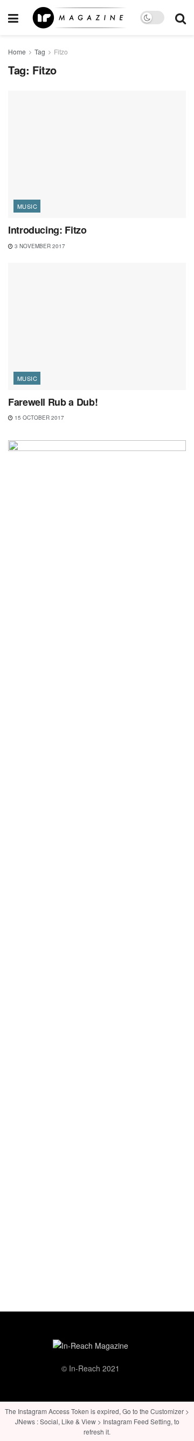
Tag (39, 51)
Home (17, 51)
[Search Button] (180, 17)
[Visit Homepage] (79, 18)
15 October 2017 (38, 417)
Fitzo (61, 51)
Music (27, 206)
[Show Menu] (13, 17)
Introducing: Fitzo (47, 230)
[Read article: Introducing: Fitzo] (97, 154)
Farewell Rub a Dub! (53, 402)
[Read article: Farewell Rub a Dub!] (97, 326)
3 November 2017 (39, 246)
